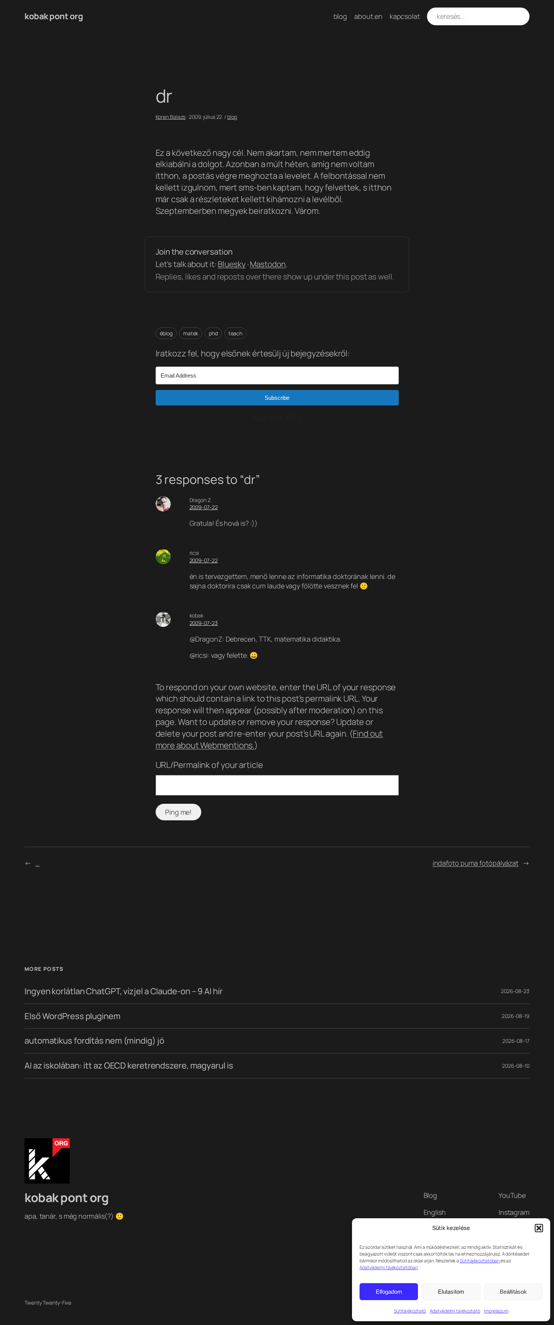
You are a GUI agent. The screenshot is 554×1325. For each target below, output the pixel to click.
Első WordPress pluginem (72, 1016)
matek (191, 333)
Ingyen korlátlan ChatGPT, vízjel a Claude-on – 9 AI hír (123, 991)
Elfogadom (389, 1291)
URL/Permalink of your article (209, 765)
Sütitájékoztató (410, 1311)
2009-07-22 (204, 507)
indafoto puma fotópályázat (476, 862)
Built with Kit (277, 418)
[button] (539, 1228)
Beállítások (513, 1291)
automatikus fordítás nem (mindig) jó (94, 1041)
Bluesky (231, 264)
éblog (166, 333)
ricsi (194, 552)
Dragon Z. (201, 500)
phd (213, 333)
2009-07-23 (204, 622)
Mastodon (267, 264)
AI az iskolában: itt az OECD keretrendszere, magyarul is (128, 1065)
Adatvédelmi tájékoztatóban (389, 1267)
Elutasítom (451, 1291)
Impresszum (496, 1311)
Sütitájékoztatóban (480, 1260)
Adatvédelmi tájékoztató (455, 1311)
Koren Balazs (171, 116)
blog (232, 116)
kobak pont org (53, 16)
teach (235, 333)
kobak (197, 615)
